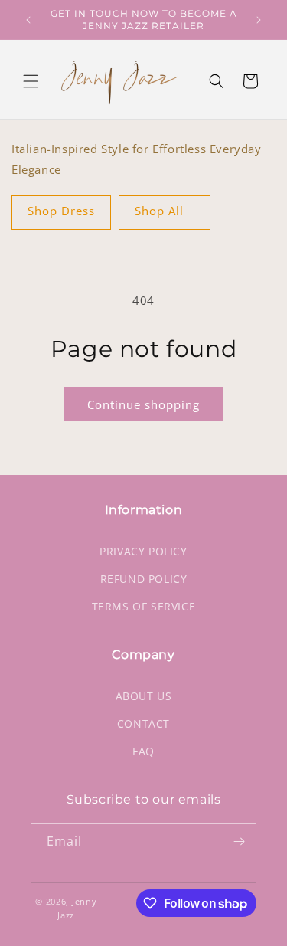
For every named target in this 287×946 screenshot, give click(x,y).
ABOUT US (144, 696)
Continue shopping (143, 404)
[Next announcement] (259, 20)
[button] (30, 81)
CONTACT (143, 723)
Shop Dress (61, 210)
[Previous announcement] (28, 20)
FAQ (143, 751)
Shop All (159, 210)
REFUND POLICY (144, 578)
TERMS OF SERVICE (144, 606)
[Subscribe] (239, 841)
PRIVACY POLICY (143, 551)
